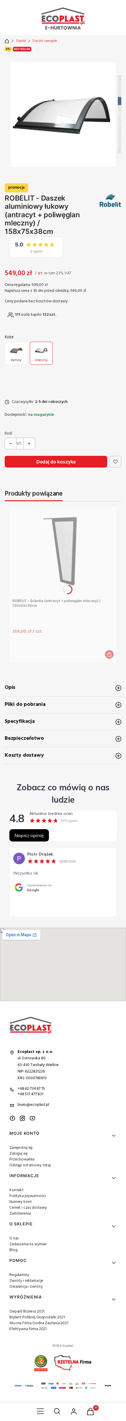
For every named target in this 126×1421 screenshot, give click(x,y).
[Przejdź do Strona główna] (7, 41)
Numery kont (20, 1201)
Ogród (20, 41)
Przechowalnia (22, 1159)
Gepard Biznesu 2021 (27, 1311)
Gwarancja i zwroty (25, 1286)
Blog (13, 1250)
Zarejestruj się (21, 1147)
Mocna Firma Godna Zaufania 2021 (38, 1323)
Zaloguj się (18, 1153)
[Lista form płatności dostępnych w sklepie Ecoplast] (63, 1385)
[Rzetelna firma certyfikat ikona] (73, 1363)
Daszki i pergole (45, 41)
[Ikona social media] (12, 1118)
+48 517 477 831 (30, 1094)
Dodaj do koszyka (56, 462)
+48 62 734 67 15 (31, 1088)
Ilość (9, 434)
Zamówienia (20, 1213)
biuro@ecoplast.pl (33, 1104)
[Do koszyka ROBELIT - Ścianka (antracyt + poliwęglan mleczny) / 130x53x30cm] (109, 654)
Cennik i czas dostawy (28, 1207)
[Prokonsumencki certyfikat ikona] (41, 1363)
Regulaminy (19, 1275)
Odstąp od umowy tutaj (30, 1165)
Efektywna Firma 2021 (28, 1329)
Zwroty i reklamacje (26, 1280)
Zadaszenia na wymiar (28, 1244)
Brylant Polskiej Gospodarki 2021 (37, 1317)
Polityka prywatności (27, 1196)
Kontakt (16, 1190)
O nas (13, 1238)
